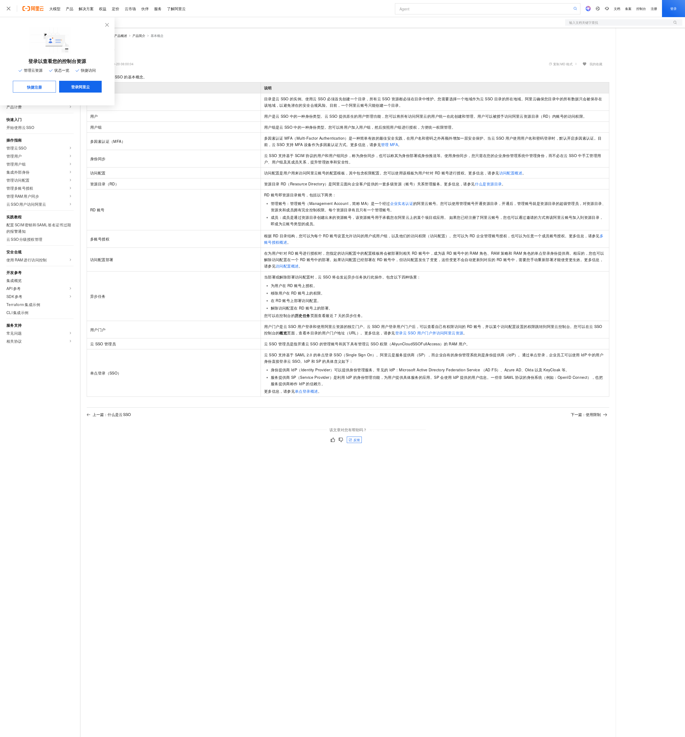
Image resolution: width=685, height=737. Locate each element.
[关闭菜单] (8, 8)
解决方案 (86, 8)
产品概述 (120, 35)
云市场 (130, 8)
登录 (673, 8)
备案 (628, 8)
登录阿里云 (80, 86)
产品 (69, 8)
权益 (102, 8)
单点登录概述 (306, 391)
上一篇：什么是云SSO (112, 414)
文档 (617, 8)
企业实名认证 (401, 203)
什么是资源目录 (488, 183)
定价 (115, 8)
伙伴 (145, 8)
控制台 (641, 8)
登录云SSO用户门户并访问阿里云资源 (429, 332)
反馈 (356, 439)
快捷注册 (34, 87)
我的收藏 (595, 64)
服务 (158, 8)
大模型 (54, 8)
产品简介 (138, 35)
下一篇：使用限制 (586, 414)
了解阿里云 (176, 8)
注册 (654, 8)
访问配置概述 (510, 172)
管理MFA (389, 144)
